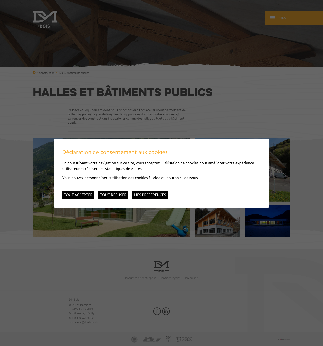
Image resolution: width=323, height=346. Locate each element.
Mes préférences (150, 194)
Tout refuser (113, 194)
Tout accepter (78, 194)
